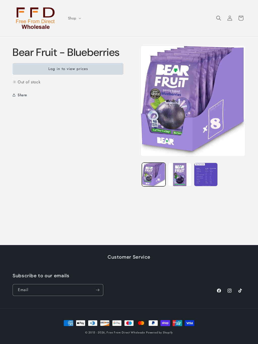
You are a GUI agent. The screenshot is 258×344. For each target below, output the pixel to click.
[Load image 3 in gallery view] (205, 174)
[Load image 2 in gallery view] (179, 174)
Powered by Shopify (159, 332)
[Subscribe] (97, 290)
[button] (74, 18)
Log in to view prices (68, 69)
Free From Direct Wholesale (126, 332)
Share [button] (22, 94)
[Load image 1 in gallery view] (153, 174)
